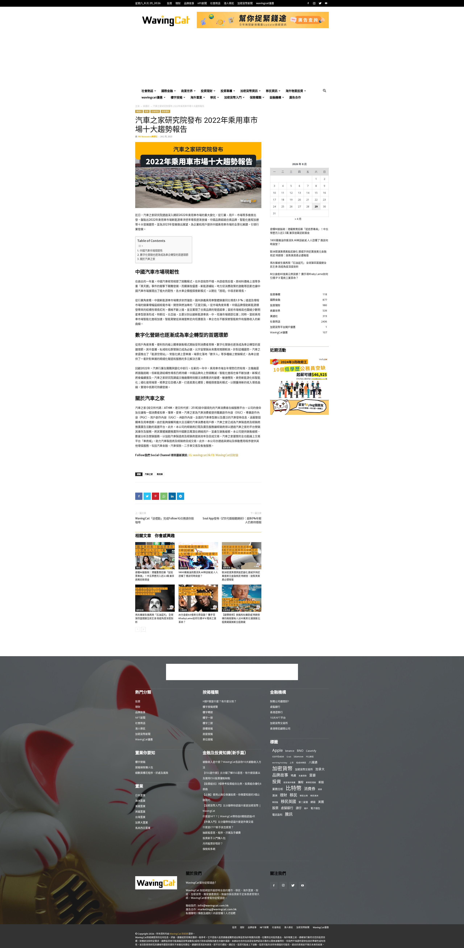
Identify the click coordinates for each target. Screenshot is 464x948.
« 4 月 (298, 219)
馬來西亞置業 (142, 828)
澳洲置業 (140, 800)
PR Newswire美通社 (148, 136)
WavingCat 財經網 (179, 933)
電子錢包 (315, 808)
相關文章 (143, 535)
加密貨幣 (282, 768)
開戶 (306, 808)
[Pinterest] (155, 496)
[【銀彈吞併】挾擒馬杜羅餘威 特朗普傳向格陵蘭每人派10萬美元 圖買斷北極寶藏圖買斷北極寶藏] (241, 598)
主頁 (137, 106)
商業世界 (187, 91)
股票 (275, 808)
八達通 (313, 762)
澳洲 (274, 795)
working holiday (279, 762)
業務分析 (277, 789)
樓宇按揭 (176, 97)
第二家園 (303, 802)
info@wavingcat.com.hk (213, 905)
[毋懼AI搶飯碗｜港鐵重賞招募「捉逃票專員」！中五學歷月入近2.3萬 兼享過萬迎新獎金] (155, 555)
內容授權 (218, 913)
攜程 (300, 782)
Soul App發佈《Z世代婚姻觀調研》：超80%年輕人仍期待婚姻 (232, 520)
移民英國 (288, 801)
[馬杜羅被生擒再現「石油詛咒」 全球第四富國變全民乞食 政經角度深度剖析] (155, 598)
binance (289, 750)
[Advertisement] (232, 60)
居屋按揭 (208, 734)
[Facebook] (308, 3)
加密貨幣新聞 (245, 3)
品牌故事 (189, 3)
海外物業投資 (294, 91)
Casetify (311, 750)
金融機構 (275, 97)
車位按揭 (208, 739)
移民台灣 (304, 795)
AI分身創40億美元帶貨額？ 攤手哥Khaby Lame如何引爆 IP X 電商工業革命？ (197, 618)
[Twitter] (320, 3)
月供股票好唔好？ (213, 843)
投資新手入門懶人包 (214, 838)
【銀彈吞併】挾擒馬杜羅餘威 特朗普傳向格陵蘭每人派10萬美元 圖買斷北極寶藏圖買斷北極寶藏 (241, 618)
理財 (178, 3)
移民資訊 (271, 91)
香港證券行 (276, 712)
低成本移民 (301, 762)
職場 (138, 568)
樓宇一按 (208, 717)
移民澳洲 (314, 795)
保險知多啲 (209, 849)
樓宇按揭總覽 (210, 706)
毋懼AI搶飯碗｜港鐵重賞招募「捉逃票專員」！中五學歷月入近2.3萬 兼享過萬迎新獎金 (154, 576)
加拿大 (320, 769)
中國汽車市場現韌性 (151, 250)
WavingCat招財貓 (227, 455)
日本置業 (140, 795)
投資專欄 (226, 91)
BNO (300, 751)
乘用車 (160, 474)
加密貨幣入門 (233, 97)
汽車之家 (149, 474)
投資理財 (206, 91)
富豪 (312, 775)
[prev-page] (137, 629)
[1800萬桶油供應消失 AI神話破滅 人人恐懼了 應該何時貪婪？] (198, 555)
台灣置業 (140, 817)
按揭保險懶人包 (144, 767)
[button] (324, 91)
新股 (321, 782)
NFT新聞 (202, 3)
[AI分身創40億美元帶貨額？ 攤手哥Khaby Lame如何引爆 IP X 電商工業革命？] (198, 598)
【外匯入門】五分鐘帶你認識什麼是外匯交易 (228, 821)
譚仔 (299, 808)
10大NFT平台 (278, 717)
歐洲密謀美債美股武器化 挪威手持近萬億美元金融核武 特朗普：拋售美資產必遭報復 (241, 576)
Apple (277, 750)
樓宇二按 (208, 723)
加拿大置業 (141, 822)
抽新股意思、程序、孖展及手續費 (222, 832)
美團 (321, 802)
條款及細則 (204, 913)
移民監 (275, 802)
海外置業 (196, 97)
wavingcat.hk (202, 455)
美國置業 (140, 806)
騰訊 (289, 814)
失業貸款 (303, 775)
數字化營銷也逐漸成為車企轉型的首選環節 (164, 254)
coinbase (278, 756)
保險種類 (255, 97)
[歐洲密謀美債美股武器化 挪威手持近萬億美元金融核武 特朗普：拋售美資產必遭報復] (241, 555)
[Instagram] (314, 3)
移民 (213, 97)
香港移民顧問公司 (280, 728)
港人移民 (229, 3)
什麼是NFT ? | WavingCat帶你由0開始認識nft (229, 816)
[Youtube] (326, 3)
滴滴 (320, 789)
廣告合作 (295, 97)
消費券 (309, 789)
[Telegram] (180, 496)
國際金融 (167, 91)
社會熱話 (215, 3)
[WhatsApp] (163, 496)
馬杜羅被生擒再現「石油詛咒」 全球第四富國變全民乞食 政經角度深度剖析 (154, 618)
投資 (169, 3)
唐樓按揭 (208, 728)
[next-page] (143, 629)
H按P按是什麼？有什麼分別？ (220, 701)
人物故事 (183, 610)
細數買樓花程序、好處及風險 (151, 772)
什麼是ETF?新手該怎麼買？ (218, 827)
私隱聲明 (191, 913)
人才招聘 (230, 913)
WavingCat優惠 (265, 3)
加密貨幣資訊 (249, 91)
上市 (292, 762)
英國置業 (140, 811)
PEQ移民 (310, 756)
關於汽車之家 (147, 259)
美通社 (146, 106)
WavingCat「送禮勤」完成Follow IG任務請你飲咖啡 (164, 520)
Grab (289, 756)
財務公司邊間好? (279, 701)
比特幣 (293, 788)
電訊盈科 (277, 814)
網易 (313, 802)
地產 (293, 775)
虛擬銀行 (275, 706)
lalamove (298, 756)
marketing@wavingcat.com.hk (217, 909)
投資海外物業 (289, 782)
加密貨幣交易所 (279, 723)
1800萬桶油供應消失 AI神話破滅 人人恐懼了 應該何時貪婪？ (299, 242)
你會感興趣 (165, 535)
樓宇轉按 (208, 712)
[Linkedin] (172, 496)
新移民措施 (311, 782)
